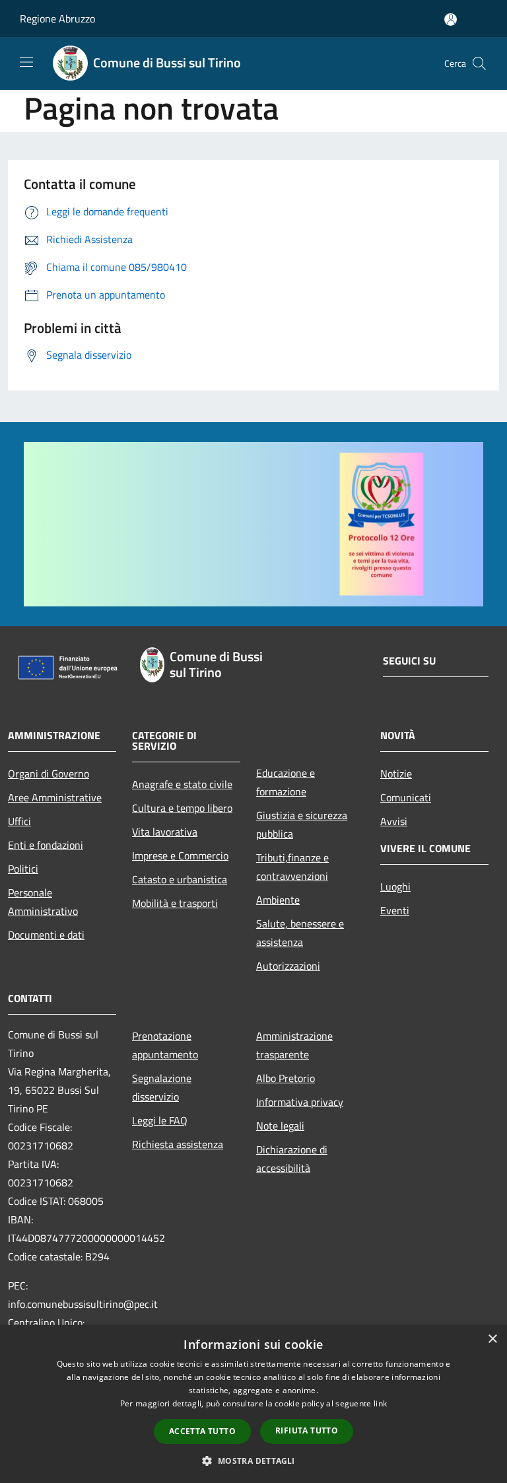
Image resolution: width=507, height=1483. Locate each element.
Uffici (19, 821)
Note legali (280, 1126)
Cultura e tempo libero (182, 808)
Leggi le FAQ (159, 1120)
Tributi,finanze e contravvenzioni (292, 867)
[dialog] (253, 1404)
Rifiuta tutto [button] (306, 1430)
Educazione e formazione (285, 782)
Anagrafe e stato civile (182, 784)
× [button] (492, 1339)
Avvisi (393, 821)
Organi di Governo (48, 773)
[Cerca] (479, 63)
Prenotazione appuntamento (165, 1045)
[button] (253, 1460)
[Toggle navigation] (26, 62)
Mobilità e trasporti (175, 903)
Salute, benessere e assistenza (300, 933)
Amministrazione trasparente (294, 1045)
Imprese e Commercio (180, 855)
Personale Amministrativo (43, 902)
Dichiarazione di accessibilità (291, 1158)
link (380, 1403)
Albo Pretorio (285, 1078)
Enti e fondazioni (45, 845)
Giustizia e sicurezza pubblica (301, 824)
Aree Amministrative (55, 797)
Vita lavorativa (164, 832)
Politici (23, 869)
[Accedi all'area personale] (450, 19)
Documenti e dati (46, 935)
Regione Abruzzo (57, 18)
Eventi (394, 910)
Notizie (396, 773)
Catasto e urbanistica (179, 879)
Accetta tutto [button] (202, 1431)
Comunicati (405, 797)
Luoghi (395, 886)
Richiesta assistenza (177, 1144)
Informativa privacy (299, 1102)
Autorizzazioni (288, 966)
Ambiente (278, 900)
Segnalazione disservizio (161, 1087)
